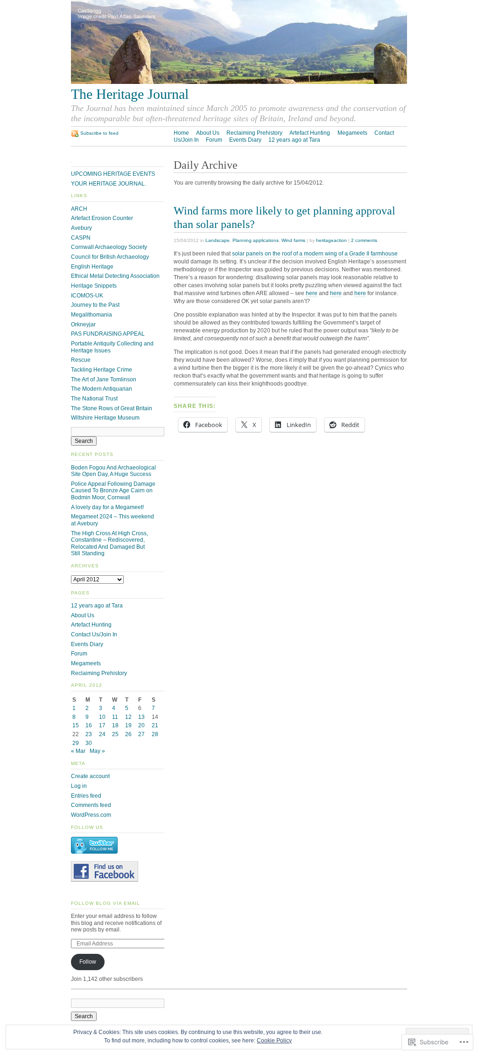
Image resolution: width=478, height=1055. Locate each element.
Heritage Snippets (94, 286)
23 (88, 734)
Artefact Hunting (309, 133)
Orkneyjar (83, 324)
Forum (214, 140)
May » (97, 751)
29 (75, 743)
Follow (87, 961)
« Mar (78, 751)
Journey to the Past (95, 305)
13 (141, 717)
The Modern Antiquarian (101, 389)
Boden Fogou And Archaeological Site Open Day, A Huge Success (113, 471)
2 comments (364, 240)
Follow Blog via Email (105, 903)
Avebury (81, 228)
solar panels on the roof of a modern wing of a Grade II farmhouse (315, 253)
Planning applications (255, 240)
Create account (90, 776)
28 (155, 734)
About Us (207, 133)
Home (181, 133)
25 (115, 734)
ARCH (79, 209)
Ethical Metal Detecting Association (115, 276)
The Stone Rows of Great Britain (111, 408)
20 (141, 725)
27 (141, 734)
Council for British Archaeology (110, 257)
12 (128, 717)
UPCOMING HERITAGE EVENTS (113, 174)
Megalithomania (91, 314)
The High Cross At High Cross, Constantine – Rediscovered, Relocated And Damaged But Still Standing (109, 543)
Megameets (352, 133)
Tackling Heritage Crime (101, 369)
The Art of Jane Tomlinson (103, 379)
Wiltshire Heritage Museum (105, 417)
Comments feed (91, 805)
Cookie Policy (274, 1040)
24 (102, 734)
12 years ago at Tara (294, 140)
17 (102, 725)
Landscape (217, 240)
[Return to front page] (239, 82)
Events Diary (245, 140)
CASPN (81, 237)
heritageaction (331, 240)
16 (88, 725)
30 (88, 743)
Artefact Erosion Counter (102, 218)
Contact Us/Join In (94, 634)
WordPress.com (91, 815)
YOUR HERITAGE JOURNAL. (108, 183)
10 (102, 717)
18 (115, 725)
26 (128, 734)
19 (128, 725)
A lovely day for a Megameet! (107, 507)
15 (75, 725)
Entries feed (86, 796)
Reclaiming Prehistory (254, 133)
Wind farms (293, 240)
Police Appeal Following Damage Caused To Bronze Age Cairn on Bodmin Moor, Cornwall (113, 491)
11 (115, 717)
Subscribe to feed (99, 133)
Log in (79, 786)
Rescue (81, 360)
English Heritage (92, 266)
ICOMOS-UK (87, 295)
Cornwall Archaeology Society (109, 247)
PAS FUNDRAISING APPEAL (108, 334)
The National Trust (94, 398)
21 (155, 725)
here (311, 293)
